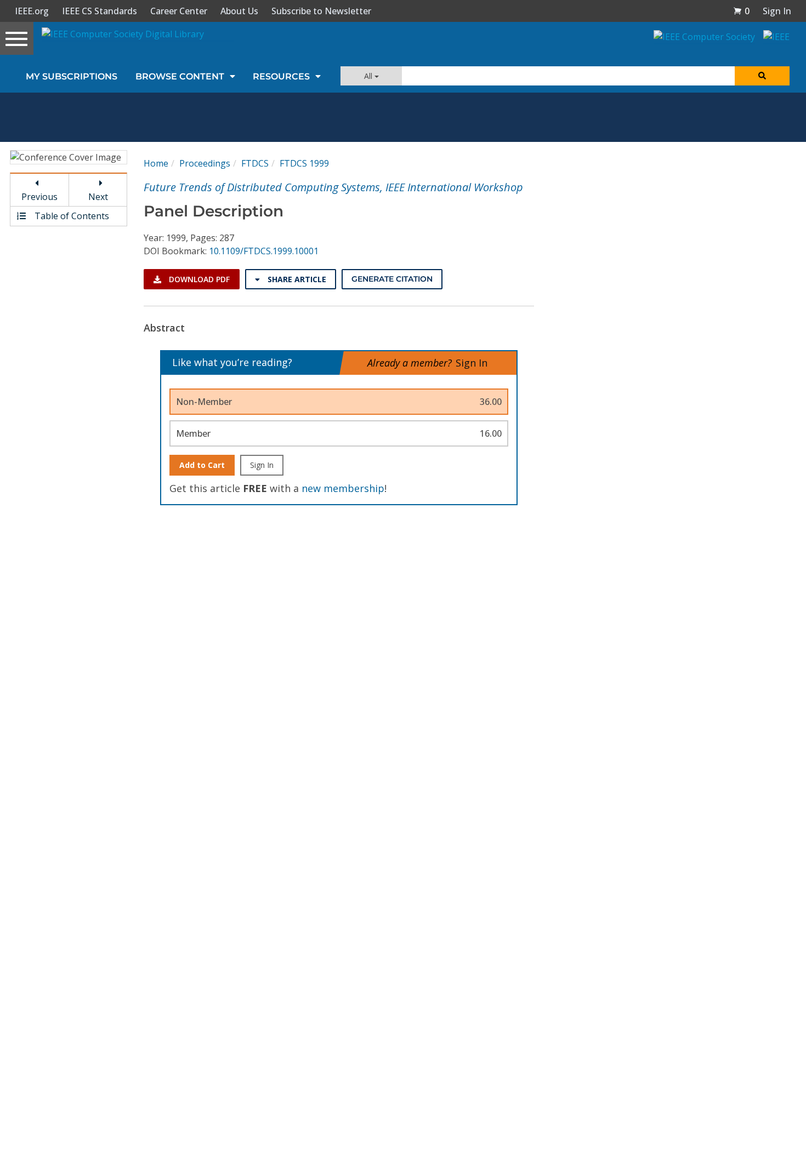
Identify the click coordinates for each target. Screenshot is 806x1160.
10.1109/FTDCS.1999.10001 (264, 251)
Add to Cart (202, 465)
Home (156, 163)
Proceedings (204, 163)
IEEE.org (32, 11)
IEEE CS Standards (99, 11)
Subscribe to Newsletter (321, 11)
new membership (343, 488)
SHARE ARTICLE (295, 279)
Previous (39, 197)
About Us (239, 11)
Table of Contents (70, 216)
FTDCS (255, 163)
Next (98, 197)
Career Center (178, 11)
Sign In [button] (777, 11)
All (369, 76)
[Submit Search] (762, 75)
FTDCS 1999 (304, 163)
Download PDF (198, 279)
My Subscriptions (71, 76)
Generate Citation (392, 279)
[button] (741, 11)
